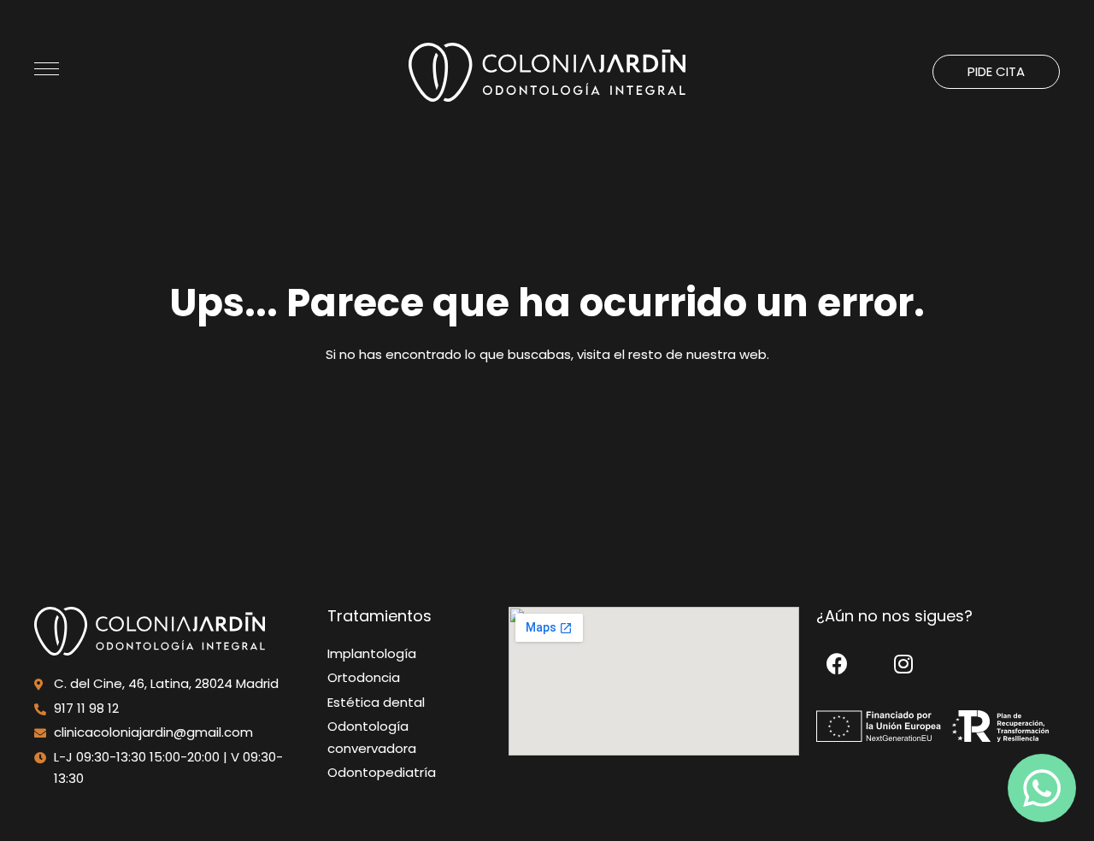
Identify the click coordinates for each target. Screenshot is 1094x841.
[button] (996, 72)
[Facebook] (837, 664)
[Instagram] (903, 664)
